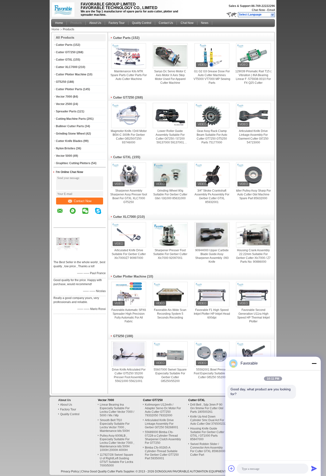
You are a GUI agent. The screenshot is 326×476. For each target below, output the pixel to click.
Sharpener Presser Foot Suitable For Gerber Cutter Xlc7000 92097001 (170, 254)
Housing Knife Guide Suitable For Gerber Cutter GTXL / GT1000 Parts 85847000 (207, 434)
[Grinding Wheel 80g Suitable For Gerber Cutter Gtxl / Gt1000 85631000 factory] (170, 175)
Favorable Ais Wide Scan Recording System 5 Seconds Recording (170, 313)
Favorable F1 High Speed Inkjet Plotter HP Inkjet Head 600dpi (212, 313)
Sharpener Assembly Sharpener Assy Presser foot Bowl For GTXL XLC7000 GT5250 (128, 196)
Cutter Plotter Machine (71, 74)
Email (271, 10)
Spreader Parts (66, 111)
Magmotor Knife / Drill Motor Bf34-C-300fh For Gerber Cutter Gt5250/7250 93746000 (129, 136)
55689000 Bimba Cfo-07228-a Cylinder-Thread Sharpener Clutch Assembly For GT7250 (163, 437)
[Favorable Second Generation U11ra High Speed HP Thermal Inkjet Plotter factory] (253, 294)
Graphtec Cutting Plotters (73, 163)
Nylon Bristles (65, 148)
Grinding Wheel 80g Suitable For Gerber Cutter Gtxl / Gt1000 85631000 (170, 194)
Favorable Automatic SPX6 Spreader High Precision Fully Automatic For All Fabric (128, 315)
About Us (95, 23)
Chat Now (258, 10)
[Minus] (314, 363)
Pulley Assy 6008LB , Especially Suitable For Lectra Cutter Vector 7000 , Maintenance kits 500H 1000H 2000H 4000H (117, 443)
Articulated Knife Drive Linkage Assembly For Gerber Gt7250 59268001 (161, 423)
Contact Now (82, 201)
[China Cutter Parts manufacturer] (64, 8)
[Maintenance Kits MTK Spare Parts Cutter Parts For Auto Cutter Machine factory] (128, 56)
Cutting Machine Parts (71, 118)
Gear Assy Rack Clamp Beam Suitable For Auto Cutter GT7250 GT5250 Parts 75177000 (212, 136)
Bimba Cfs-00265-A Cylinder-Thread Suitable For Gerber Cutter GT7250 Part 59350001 (162, 453)
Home (59, 23)
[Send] (314, 468)
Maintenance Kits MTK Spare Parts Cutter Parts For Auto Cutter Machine (128, 75)
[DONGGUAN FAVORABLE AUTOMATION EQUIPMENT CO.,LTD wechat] (88, 214)
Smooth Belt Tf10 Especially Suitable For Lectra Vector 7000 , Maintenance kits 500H (115, 425)
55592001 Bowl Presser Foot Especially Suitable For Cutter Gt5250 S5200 (212, 373)
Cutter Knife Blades (69, 141)
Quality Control (141, 23)
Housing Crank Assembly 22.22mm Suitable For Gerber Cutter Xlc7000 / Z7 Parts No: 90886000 (253, 256)
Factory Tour (117, 23)
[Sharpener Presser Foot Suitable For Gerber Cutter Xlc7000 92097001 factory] (170, 235)
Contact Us (166, 23)
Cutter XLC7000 (67, 67)
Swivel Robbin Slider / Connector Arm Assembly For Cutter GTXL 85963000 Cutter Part (207, 449)
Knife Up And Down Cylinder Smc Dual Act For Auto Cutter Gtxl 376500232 (208, 420)
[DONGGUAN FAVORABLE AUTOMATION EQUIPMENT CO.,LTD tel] (60, 223)
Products (76, 23)
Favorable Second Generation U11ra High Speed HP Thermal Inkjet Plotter (253, 315)
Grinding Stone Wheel (70, 133)
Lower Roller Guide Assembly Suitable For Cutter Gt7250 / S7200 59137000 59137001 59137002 (170, 136)
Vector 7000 (64, 96)
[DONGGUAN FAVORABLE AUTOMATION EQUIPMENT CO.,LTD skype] (101, 214)
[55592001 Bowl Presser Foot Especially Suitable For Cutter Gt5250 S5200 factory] (212, 354)
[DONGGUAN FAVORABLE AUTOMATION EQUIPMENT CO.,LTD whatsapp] (76, 214)
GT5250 (61, 82)
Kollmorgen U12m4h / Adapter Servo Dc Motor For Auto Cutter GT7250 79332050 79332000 (163, 410)
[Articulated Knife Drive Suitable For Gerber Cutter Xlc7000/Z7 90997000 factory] (128, 235)
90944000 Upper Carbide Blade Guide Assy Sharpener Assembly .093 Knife (212, 256)
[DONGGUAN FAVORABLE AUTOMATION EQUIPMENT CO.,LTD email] (63, 214)
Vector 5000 (64, 155)
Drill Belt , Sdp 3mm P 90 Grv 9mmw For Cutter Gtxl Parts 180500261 (206, 408)
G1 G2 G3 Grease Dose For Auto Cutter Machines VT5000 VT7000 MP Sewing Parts (212, 77)
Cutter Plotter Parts (69, 89)
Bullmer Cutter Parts (70, 126)
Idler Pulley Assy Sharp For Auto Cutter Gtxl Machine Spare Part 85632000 (253, 194)
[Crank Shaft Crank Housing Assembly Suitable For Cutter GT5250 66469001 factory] (253, 354)
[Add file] (231, 468)
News (204, 23)
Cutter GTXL (64, 59)
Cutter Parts (64, 45)
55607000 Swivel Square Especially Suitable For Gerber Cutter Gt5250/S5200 (170, 375)
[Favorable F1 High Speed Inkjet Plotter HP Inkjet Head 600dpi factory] (212, 294)
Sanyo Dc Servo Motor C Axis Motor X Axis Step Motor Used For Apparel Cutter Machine (170, 77)
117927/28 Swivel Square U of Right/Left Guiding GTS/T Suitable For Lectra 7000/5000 (116, 460)
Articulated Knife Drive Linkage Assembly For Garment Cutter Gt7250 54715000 (253, 136)
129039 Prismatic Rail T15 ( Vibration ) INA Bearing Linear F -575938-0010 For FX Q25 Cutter (253, 77)
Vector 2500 (64, 104)
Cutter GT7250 (66, 52)
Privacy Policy (70, 471)
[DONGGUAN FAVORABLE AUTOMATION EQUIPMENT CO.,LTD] (273, 15)
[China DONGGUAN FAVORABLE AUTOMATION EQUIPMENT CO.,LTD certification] (68, 256)
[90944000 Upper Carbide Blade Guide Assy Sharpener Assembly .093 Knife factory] (212, 235)
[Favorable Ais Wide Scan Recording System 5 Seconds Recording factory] (170, 294)
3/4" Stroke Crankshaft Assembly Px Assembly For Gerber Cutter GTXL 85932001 (212, 196)
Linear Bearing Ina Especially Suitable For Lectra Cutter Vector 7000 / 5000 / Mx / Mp (117, 410)
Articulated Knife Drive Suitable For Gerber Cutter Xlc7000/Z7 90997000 (129, 254)
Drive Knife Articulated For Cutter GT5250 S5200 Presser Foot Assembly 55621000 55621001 (129, 375)
